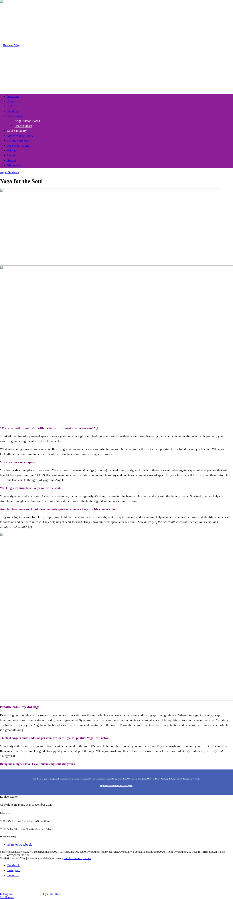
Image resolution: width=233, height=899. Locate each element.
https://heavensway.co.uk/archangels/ (116, 785)
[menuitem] (120, 96)
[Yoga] (110, 191)
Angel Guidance (9, 172)
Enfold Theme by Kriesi (77, 858)
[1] (9, 45)
